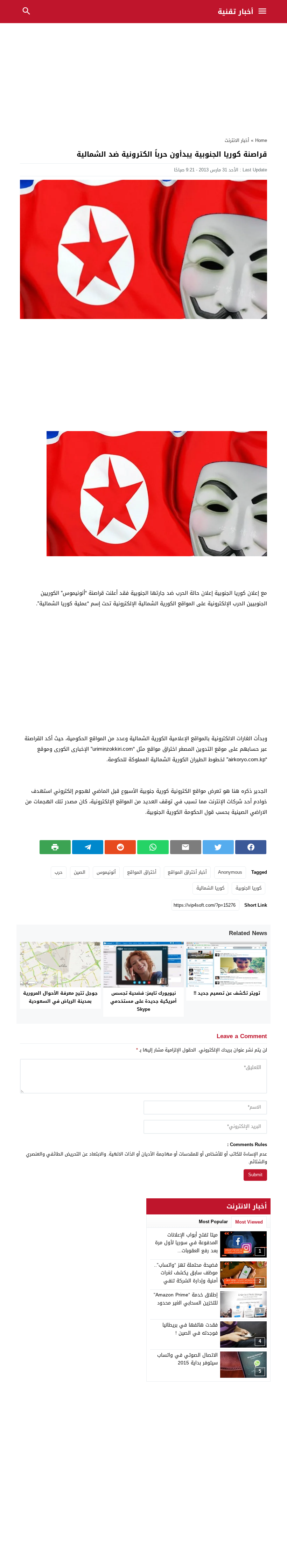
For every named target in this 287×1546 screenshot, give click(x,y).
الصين (79, 872)
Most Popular (213, 1221)
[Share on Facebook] (251, 847)
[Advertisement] (143, 78)
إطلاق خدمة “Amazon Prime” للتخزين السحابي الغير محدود (186, 1298)
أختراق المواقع (141, 872)
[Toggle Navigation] (264, 12)
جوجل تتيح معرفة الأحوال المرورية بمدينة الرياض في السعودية (60, 997)
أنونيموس (106, 872)
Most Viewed (249, 1222)
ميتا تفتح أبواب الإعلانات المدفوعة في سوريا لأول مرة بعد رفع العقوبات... (186, 1242)
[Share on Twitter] (218, 847)
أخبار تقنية (235, 11)
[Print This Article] (55, 847)
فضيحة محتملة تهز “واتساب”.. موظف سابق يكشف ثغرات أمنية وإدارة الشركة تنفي (186, 1273)
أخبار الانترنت (237, 140)
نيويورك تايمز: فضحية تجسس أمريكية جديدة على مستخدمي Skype (143, 1001)
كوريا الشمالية (210, 888)
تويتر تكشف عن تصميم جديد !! (227, 993)
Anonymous (230, 872)
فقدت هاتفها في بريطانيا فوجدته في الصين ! (190, 1328)
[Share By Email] (186, 847)
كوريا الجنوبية (248, 888)
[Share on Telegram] (88, 847)
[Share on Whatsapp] (153, 847)
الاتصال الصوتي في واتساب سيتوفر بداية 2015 (187, 1359)
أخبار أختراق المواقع (187, 872)
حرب (59, 872)
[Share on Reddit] (120, 847)
